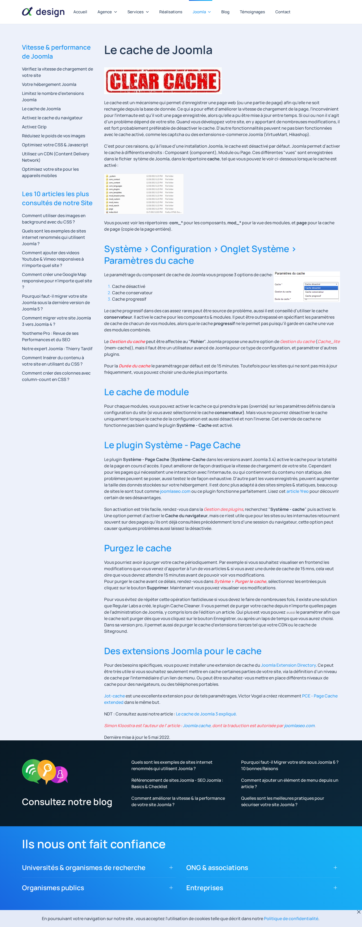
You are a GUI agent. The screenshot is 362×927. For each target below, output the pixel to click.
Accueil (80, 12)
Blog (225, 12)
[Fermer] (359, 912)
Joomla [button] (199, 12)
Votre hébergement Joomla (49, 84)
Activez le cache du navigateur (52, 118)
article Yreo (297, 491)
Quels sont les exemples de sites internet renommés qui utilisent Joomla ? (54, 237)
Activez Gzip (34, 127)
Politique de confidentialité (291, 918)
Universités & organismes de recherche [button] (83, 867)
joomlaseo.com (175, 491)
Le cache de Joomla (41, 109)
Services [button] (135, 12)
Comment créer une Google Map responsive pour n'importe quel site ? (57, 280)
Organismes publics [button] (53, 887)
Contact (282, 12)
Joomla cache (196, 725)
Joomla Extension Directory (288, 665)
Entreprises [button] (204, 887)
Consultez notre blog (67, 802)
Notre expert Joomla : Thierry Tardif (57, 349)
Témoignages (252, 12)
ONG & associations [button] (217, 867)
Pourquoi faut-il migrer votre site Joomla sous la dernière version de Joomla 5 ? (56, 302)
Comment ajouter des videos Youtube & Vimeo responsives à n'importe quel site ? (53, 259)
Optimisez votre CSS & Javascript (55, 145)
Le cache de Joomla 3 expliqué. (206, 714)
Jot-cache (114, 696)
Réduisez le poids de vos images (53, 136)
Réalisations (170, 12)
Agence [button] (105, 12)
